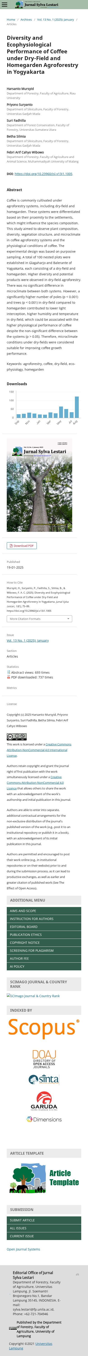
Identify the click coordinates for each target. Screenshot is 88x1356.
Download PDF (23, 546)
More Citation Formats (25, 619)
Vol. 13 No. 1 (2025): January (55, 19)
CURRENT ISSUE (22, 1236)
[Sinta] (44, 1084)
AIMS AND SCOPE (23, 911)
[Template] (44, 1195)
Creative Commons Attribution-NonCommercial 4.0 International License (39, 750)
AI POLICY (17, 966)
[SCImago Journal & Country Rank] (33, 996)
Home (11, 19)
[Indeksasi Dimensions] (44, 1121)
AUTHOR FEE (19, 958)
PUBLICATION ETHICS (26, 934)
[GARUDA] (44, 1110)
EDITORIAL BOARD (23, 927)
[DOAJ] (44, 1068)
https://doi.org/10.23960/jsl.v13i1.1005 (43, 174)
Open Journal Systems (23, 1249)
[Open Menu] (4, 4)
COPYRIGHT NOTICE (25, 942)
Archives (26, 19)
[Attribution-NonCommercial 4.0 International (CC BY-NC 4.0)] (13, 1329)
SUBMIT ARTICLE (22, 1220)
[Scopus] (44, 1040)
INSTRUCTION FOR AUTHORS (31, 919)
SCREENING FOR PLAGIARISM (32, 950)
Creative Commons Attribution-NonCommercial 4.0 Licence (35, 782)
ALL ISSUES (18, 1228)
